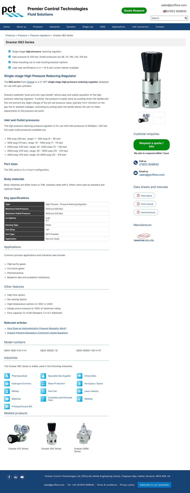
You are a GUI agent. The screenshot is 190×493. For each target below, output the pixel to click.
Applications (118, 26)
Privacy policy (127, 484)
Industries (55, 26)
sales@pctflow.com (174, 5)
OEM (102, 26)
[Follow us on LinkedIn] (15, 477)
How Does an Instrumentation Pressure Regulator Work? (36, 328)
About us (21, 26)
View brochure (148, 212)
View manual (147, 204)
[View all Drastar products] (152, 237)
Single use (87, 26)
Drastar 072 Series (18, 448)
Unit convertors (140, 26)
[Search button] (186, 18)
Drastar (31, 81)
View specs (146, 195)
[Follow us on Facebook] (9, 477)
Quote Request (134, 10)
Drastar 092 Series (51, 448)
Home (6, 26)
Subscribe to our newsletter (154, 484)
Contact (160, 26)
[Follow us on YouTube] (22, 477)
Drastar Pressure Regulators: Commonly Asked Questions (37, 332)
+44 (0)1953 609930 (83, 484)
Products (38, 26)
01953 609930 (177, 11)
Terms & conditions (107, 484)
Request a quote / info (152, 144)
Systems (71, 26)
